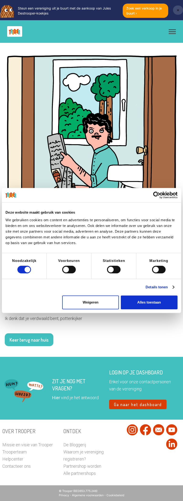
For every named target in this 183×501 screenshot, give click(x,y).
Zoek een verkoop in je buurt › (144, 10)
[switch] (69, 269)
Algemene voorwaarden (88, 495)
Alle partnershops (79, 473)
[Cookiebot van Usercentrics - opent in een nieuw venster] (157, 195)
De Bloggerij (74, 444)
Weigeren (90, 302)
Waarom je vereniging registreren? (83, 455)
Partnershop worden (82, 466)
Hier (56, 397)
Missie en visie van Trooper (27, 444)
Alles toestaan (149, 302)
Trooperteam (14, 451)
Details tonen (157, 287)
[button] (172, 31)
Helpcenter (12, 459)
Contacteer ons (16, 466)
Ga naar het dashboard (138, 404)
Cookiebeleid (115, 495)
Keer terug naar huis (29, 340)
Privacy (64, 495)
